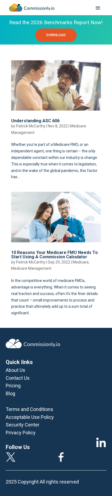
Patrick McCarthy (30, 126)
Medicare (81, 262)
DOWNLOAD (56, 35)
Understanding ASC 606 (35, 120)
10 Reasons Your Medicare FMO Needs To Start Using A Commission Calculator (54, 254)
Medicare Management (31, 268)
